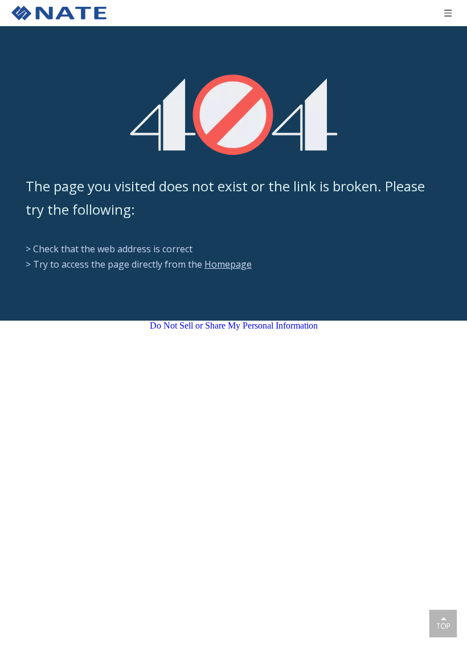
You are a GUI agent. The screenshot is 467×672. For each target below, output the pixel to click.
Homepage (228, 264)
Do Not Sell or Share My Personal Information (234, 325)
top (443, 623)
